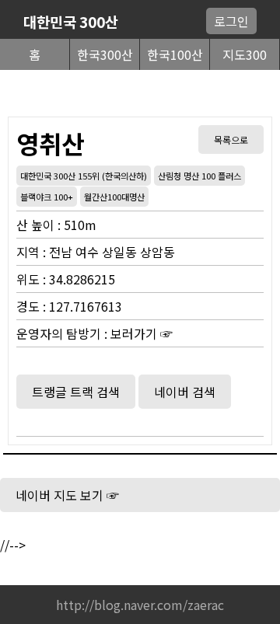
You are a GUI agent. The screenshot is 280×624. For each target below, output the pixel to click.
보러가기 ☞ (141, 333)
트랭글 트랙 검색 (76, 391)
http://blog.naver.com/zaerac (140, 604)
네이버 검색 (184, 391)
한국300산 (105, 54)
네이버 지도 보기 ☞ (67, 495)
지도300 (244, 54)
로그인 (231, 21)
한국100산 (175, 54)
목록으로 (231, 139)
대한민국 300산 (70, 21)
